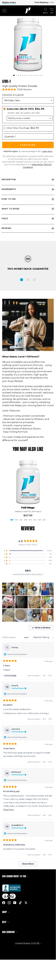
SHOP (4, 912)
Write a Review (44, 628)
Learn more (47, 151)
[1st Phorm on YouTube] (14, 902)
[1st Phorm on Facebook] (3, 902)
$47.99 (27, 515)
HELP (4, 922)
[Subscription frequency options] (27, 118)
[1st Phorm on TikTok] (20, 902)
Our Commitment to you (14, 876)
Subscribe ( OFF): (25, 108)
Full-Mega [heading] (28, 507)
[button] (14, 75)
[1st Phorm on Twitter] (25, 902)
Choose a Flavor (13, 95)
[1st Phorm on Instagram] (9, 902)
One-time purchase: (23, 127)
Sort (26, 637)
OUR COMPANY (8, 932)
